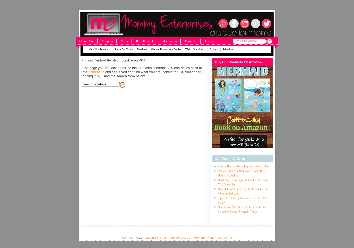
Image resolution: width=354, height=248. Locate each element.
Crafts (125, 41)
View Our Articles (96, 50)
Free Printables (146, 41)
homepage (96, 72)
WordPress (214, 238)
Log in (228, 238)
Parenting (191, 41)
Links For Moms (124, 49)
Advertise (228, 49)
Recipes (210, 41)
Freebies (142, 49)
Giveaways (170, 41)
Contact (214, 49)
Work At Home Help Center (166, 49)
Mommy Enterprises (135, 18)
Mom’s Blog (86, 41)
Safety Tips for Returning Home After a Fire (243, 166)
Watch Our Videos (195, 49)
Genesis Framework (192, 238)
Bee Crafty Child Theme (160, 238)
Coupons (107, 41)
